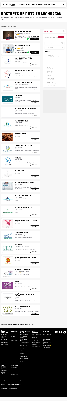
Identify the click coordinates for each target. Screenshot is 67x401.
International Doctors (14, 374)
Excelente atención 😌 (47, 345)
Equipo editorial (4, 370)
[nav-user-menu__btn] (63, 4)
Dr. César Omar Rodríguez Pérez (24, 183)
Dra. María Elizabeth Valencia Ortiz (25, 109)
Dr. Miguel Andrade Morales (23, 83)
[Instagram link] (56, 332)
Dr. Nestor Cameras (4, 342)
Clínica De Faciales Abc (22, 232)
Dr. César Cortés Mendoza (23, 32)
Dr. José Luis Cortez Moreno (23, 208)
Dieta (48, 70)
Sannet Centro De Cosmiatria (23, 146)
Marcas (12, 370)
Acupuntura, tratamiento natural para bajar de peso (47, 339)
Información (3, 26)
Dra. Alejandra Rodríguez (22, 307)
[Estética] (10, 5)
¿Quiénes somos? (4, 368)
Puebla (12, 338)
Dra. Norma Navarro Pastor (23, 58)
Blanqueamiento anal (36, 346)
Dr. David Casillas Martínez (23, 195)
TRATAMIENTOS (22, 4)
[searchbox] (51, 37)
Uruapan (48, 58)
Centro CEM (18, 245)
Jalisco (12, 334)
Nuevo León (13, 336)
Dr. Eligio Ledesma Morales (23, 269)
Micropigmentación (50, 79)
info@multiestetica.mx (16, 384)
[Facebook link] (60, 332)
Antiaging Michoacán (24, 334)
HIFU (48, 74)
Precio (14, 26)
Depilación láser (50, 68)
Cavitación (49, 67)
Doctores (10, 26)
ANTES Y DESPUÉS (51, 4)
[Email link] (64, 332)
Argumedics (18, 96)
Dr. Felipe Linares (20, 170)
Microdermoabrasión (50, 78)
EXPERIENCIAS (34, 4)
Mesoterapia (49, 75)
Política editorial (4, 388)
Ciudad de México (14, 332)
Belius (17, 282)
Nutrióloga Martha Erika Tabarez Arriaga (25, 294)
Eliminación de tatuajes (51, 72)
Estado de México (14, 340)
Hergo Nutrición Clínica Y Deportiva (26, 220)
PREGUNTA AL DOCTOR (42, 4)
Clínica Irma (18, 158)
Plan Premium (13, 369)
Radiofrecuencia (50, 82)
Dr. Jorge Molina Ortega (22, 45)
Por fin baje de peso (46, 347)
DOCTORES (28, 4)
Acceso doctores (14, 367)
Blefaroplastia (34, 344)
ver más (32, 47)
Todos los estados (50, 55)
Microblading (49, 76)
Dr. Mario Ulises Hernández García (25, 257)
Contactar (34, 38)
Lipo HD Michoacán (24, 358)
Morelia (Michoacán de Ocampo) (53, 56)
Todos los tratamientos (51, 65)
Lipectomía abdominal (36, 342)
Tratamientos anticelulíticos (52, 83)
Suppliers (12, 372)
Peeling (48, 81)
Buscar (61, 37)
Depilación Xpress (20, 133)
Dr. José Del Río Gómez (21, 121)
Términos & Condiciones (13, 388)
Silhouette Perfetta (4, 344)
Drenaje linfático (50, 71)
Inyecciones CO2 (35, 340)
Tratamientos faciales (51, 85)
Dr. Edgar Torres (4, 334)
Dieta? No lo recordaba (47, 336)
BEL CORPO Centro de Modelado (24, 70)
